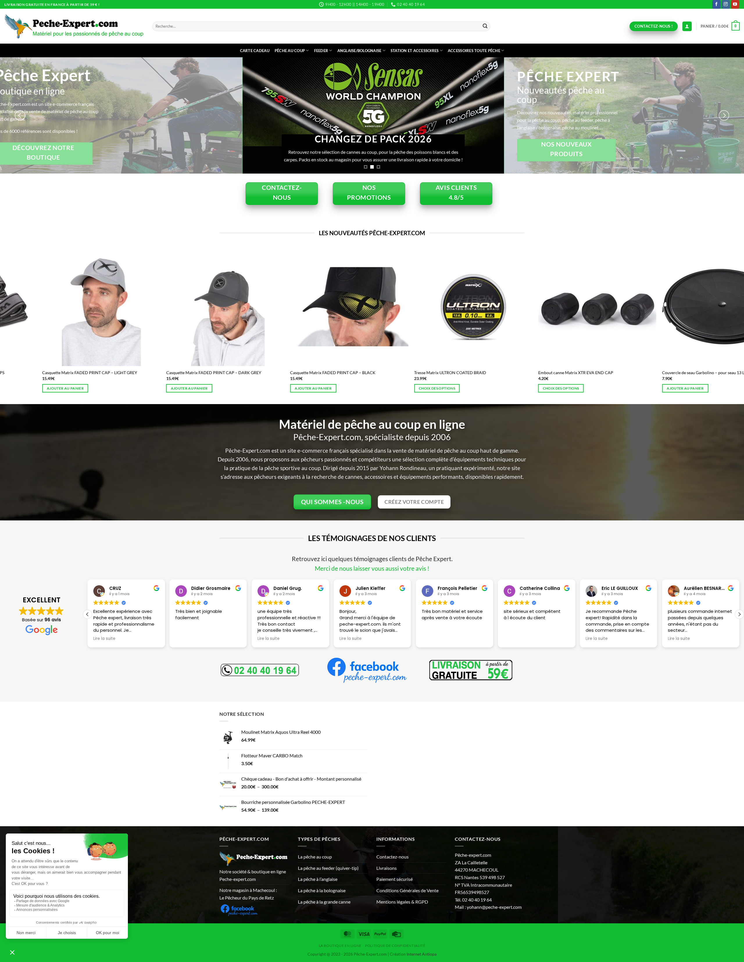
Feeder (321, 50)
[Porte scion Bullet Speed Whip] (562, 306)
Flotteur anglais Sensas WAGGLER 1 (411, 372)
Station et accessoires (415, 50)
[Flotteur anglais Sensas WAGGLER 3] (190, 306)
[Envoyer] (485, 26)
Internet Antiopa (422, 954)
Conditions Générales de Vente (407, 890)
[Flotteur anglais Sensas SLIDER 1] (66, 306)
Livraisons (386, 868)
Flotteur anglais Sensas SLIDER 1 (36, 372)
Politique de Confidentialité (395, 945)
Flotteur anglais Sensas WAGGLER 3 (163, 372)
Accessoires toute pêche (474, 50)
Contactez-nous (392, 856)
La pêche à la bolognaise (322, 890)
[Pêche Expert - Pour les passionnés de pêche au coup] (74, 26)
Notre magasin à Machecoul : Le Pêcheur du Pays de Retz (248, 893)
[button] (720, 26)
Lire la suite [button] (186, 638)
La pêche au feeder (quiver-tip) (328, 868)
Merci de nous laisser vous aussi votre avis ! (372, 568)
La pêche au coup (315, 856)
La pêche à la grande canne (324, 901)
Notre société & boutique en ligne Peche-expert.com (252, 875)
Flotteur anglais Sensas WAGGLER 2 (287, 372)
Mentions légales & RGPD (402, 901)
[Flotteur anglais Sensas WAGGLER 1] (438, 306)
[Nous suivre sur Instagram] (726, 4)
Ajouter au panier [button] (526, 388)
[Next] (724, 115)
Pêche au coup (290, 50)
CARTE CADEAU (254, 50)
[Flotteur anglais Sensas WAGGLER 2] (314, 306)
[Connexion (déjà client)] (687, 26)
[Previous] (20, 115)
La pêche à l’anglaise (317, 879)
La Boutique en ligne (340, 945)
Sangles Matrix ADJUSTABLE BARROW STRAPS (670, 372)
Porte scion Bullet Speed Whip (530, 372)
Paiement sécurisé (394, 879)
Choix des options (30, 388)
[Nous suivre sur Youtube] (735, 4)
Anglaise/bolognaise (359, 50)
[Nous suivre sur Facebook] (716, 4)
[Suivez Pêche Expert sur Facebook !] (239, 909)
